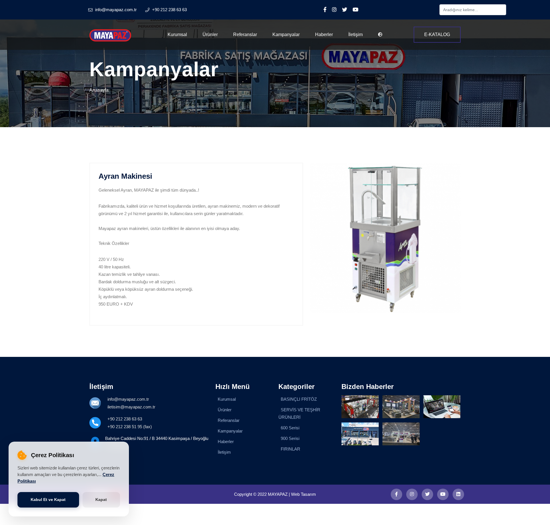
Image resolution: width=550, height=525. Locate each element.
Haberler (324, 34)
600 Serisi (290, 427)
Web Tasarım (303, 494)
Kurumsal (177, 34)
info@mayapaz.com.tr (128, 399)
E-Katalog (437, 34)
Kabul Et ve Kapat (48, 500)
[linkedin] (458, 494)
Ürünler (210, 34)
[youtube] (443, 494)
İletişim (355, 34)
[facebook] (396, 494)
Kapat (101, 500)
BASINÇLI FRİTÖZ (299, 399)
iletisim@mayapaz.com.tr (131, 406)
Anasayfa (99, 90)
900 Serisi (290, 438)
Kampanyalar (286, 34)
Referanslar (245, 34)
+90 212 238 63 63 (124, 418)
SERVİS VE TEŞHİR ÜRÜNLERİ (299, 413)
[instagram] (412, 494)
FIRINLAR (290, 449)
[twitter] (427, 494)
